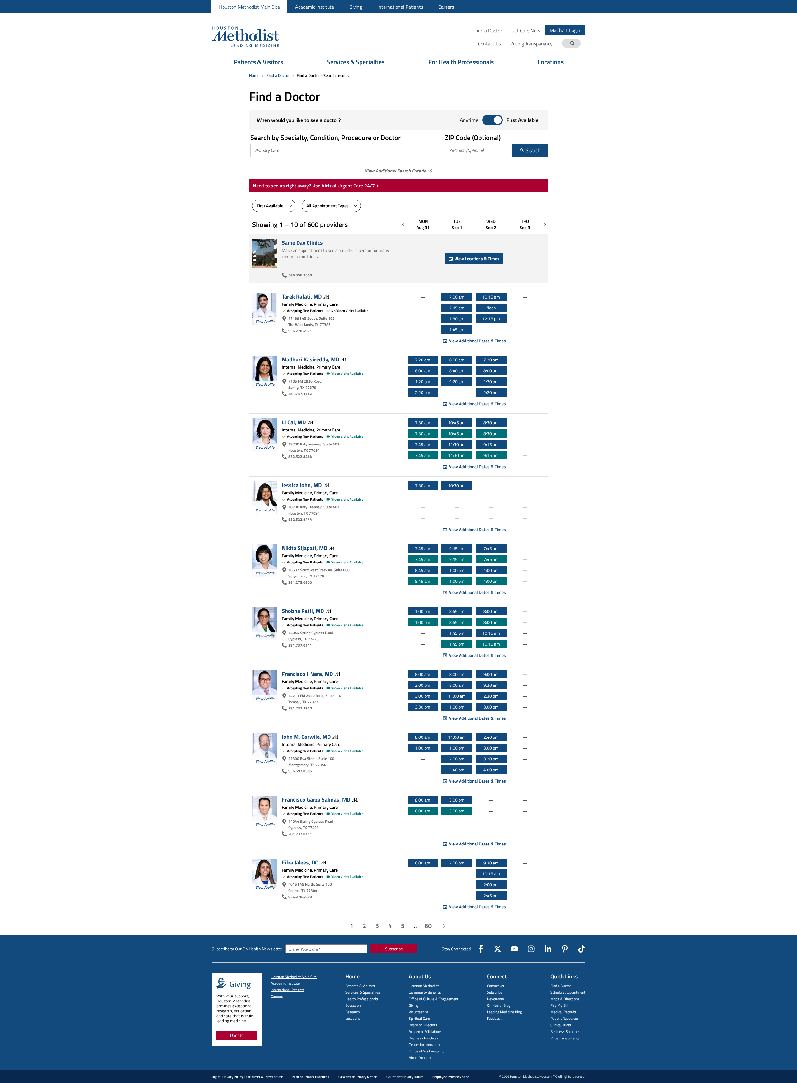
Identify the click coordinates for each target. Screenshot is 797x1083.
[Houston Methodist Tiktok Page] (581, 949)
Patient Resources (564, 1018)
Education (353, 1005)
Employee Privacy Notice (450, 1076)
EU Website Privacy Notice (357, 1076)
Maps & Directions (564, 999)
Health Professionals (361, 999)
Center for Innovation (425, 1045)
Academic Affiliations (425, 1031)
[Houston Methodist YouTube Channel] (514, 949)
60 (428, 925)
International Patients (400, 7)
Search (532, 150)
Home (254, 75)
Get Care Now (525, 30)
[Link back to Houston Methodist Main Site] (254, 36)
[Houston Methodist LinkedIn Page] (548, 949)
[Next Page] (444, 926)
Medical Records (563, 1012)
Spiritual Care (419, 1018)
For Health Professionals (461, 62)
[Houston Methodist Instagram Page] (531, 949)
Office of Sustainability (427, 1051)
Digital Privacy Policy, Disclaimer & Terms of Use (247, 1076)
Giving (355, 7)
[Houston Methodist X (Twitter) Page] (497, 949)
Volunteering (418, 1012)
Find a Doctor (488, 30)
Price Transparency (565, 1038)
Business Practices (423, 1038)
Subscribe (394, 948)
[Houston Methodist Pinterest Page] (564, 949)
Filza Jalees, (300, 862)
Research (352, 1012)
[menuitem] (249, 6)
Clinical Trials (560, 1025)
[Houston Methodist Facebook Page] (480, 949)
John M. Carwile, (306, 736)
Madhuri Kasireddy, (310, 359)
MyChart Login (565, 30)
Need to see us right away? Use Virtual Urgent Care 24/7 (314, 185)
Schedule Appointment (567, 992)
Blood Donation (420, 1058)
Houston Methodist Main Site (249, 7)
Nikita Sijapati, (304, 548)
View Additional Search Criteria (395, 170)
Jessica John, (302, 485)
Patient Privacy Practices (310, 1076)
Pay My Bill (559, 1005)
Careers (446, 7)
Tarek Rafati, (302, 296)
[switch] (492, 120)
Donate (236, 1035)
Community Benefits (425, 992)
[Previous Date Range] (403, 224)
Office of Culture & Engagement (433, 999)
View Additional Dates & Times (477, 340)
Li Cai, (294, 422)
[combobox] (345, 150)
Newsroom (495, 999)
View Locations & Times (477, 258)
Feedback (494, 1018)
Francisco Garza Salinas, (316, 799)
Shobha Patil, (303, 610)
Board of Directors (423, 1025)
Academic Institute (314, 7)
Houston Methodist (424, 986)
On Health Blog (498, 1005)
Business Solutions (565, 1031)
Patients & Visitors (258, 62)
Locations (551, 62)
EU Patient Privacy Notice (405, 1076)
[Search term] (572, 43)
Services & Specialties (355, 62)
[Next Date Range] (545, 224)
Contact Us (495, 986)
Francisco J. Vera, (307, 673)
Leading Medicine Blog (504, 1012)
